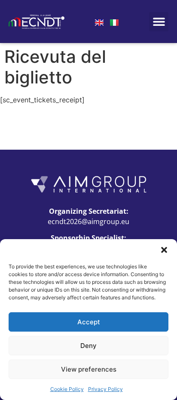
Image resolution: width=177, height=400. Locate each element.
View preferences (88, 369)
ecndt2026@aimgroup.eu (88, 221)
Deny (88, 346)
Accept (88, 322)
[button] (164, 250)
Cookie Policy (67, 389)
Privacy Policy (105, 389)
